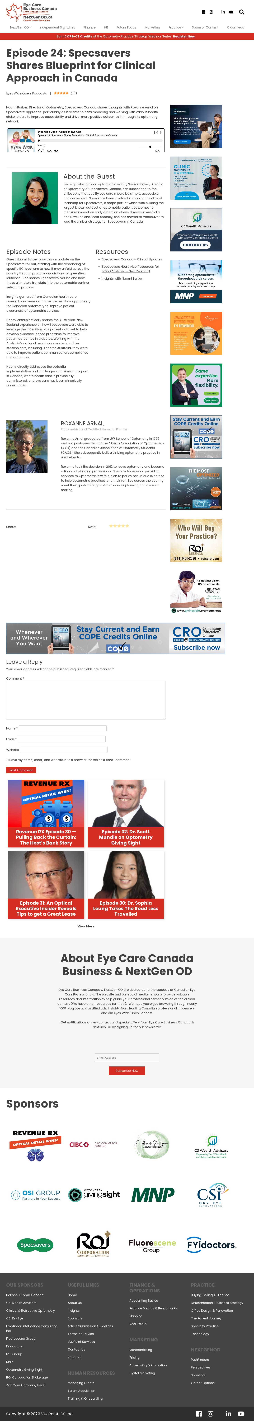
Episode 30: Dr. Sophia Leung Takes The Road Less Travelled (125, 908)
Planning (135, 1316)
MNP (9, 1362)
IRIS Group (14, 1354)
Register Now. (184, 36)
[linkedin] (223, 12)
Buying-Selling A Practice (210, 1295)
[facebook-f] (203, 12)
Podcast (74, 1357)
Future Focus (126, 27)
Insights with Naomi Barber (122, 278)
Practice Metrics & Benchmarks (153, 1308)
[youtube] (231, 12)
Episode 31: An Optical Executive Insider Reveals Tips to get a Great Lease (46, 908)
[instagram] (211, 12)
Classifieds (235, 27)
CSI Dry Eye (14, 1318)
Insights (74, 1310)
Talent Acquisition (81, 1391)
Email (11, 739)
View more (86, 926)
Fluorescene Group (21, 1338)
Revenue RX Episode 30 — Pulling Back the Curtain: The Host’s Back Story (46, 837)
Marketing (152, 27)
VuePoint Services (81, 1341)
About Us (75, 1303)
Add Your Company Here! (25, 1385)
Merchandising (140, 1350)
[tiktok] (217, 12)
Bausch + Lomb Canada (25, 1295)
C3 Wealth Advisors (21, 1303)
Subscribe (191, 1409)
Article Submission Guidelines (90, 1326)
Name (12, 728)
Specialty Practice (205, 1326)
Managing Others (81, 1383)
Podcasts (39, 93)
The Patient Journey (206, 1318)
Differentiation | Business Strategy (217, 1303)
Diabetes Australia (57, 348)
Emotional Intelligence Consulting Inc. (31, 1328)
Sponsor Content (205, 27)
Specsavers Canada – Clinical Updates (132, 259)
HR (106, 27)
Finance (90, 27)
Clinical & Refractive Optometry (30, 1310)
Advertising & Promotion (148, 1365)
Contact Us (76, 1349)
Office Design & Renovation (212, 1310)
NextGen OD (19, 27)
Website (12, 750)
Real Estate (138, 1324)
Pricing (134, 1357)
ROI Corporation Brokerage (27, 1377)
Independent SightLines (57, 27)
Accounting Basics (143, 1300)
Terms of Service (81, 1334)
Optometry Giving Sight (24, 1369)
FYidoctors (14, 1346)
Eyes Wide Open (18, 93)
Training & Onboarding (85, 1398)
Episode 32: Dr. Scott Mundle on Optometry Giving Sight (126, 837)
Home (72, 1295)
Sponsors (75, 1318)
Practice (174, 27)
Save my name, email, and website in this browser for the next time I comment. (70, 760)
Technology (200, 1334)
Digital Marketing (142, 1373)
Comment (15, 678)
